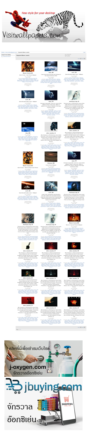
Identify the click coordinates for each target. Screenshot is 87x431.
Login (84, 52)
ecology (21, 137)
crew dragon (57, 80)
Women (82, 230)
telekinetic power (28, 171)
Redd (34, 78)
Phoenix (31, 80)
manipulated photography (52, 170)
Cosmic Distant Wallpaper (55, 168)
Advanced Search (7, 56)
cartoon (74, 232)
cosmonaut (58, 114)
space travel (57, 113)
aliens (51, 145)
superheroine (19, 80)
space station (43, 147)
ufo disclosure (71, 115)
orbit (80, 79)
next (79, 58)
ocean (35, 137)
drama (43, 239)
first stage (42, 82)
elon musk (48, 81)
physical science (45, 171)
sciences (58, 171)
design (42, 81)
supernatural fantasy (80, 113)
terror (54, 146)
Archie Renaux (54, 148)
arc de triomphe (34, 237)
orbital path (58, 204)
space (51, 83)
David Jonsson (48, 148)
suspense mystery (67, 114)
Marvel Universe (25, 78)
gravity (53, 113)
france (35, 239)
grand (32, 139)
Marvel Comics (33, 79)
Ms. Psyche (27, 172)
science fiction (76, 77)
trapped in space (49, 146)
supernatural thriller (80, 115)
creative (53, 80)
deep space (51, 111)
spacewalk (51, 110)
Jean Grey (31, 78)
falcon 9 (59, 81)
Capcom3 (78, 231)
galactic (35, 138)
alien (75, 115)
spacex (47, 79)
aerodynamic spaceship (56, 206)
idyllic (45, 170)
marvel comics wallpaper (76, 230)
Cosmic (27, 81)
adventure (54, 79)
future (48, 82)
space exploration (54, 81)
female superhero (26, 80)
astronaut (47, 110)
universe (77, 78)
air (37, 137)
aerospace (59, 82)
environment (29, 137)
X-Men (35, 80)
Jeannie (23, 79)
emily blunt (71, 116)
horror (81, 142)
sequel (56, 147)
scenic (55, 171)
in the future (77, 80)
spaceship (82, 78)
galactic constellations (52, 112)
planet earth (51, 171)
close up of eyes (81, 114)
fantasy (82, 81)
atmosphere (30, 136)
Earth (23, 136)
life (32, 137)
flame (30, 81)
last (82, 58)
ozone (25, 137)
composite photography (53, 169)
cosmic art (71, 77)
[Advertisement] (43, 5)
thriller (48, 239)
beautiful (35, 139)
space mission (77, 81)
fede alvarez (55, 145)
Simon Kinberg (34, 173)
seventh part (52, 147)
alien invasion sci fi (72, 113)
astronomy (74, 79)
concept (43, 80)
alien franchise (44, 145)
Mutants (24, 81)
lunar (25, 138)
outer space (56, 111)
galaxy (55, 82)
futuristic (52, 82)
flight (46, 82)
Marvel (81, 231)
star (27, 138)
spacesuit (44, 114)
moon (22, 138)
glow (19, 138)
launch (50, 79)
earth (45, 81)
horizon (25, 136)
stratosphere (35, 136)
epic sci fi (65, 115)
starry (29, 138)
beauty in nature (44, 169)
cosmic (46, 80)
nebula (77, 79)
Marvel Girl (28, 79)
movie (82, 116)
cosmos (49, 80)
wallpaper (81, 77)
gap (50, 113)
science (81, 80)
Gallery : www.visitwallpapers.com (9, 52)
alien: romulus (70, 142)
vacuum (53, 114)
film (83, 142)
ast (29, 140)
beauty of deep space (68, 78)
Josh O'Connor (77, 116)
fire (32, 81)
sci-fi (45, 239)
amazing (58, 79)
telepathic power (22, 171)
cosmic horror (74, 114)
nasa (67, 79)
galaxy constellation (71, 80)
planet (65, 79)
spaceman (76, 174)
